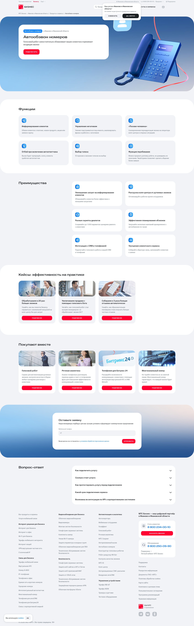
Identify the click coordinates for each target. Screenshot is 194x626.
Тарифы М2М (104, 589)
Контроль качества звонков (109, 559)
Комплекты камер (66, 535)
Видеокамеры (64, 522)
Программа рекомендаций (149, 595)
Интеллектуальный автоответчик (31, 590)
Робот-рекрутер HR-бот (108, 555)
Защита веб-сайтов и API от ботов (72, 567)
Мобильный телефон (65, 429)
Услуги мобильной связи (28, 518)
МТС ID (101, 563)
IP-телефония (24, 574)
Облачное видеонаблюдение (70, 518)
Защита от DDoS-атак (67, 575)
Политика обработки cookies (149, 579)
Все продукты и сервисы (28, 514)
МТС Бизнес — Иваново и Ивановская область (33, 14)
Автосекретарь (104, 518)
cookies (21, 618)
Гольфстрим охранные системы (71, 530)
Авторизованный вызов (108, 543)
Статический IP (24, 552)
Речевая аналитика (106, 535)
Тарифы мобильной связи (28, 562)
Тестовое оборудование (108, 597)
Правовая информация (147, 599)
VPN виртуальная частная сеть (30, 548)
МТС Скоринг (104, 539)
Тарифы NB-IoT (104, 585)
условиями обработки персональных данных (94, 441)
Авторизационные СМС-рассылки (112, 571)
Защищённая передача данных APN (72, 585)
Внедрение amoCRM (106, 575)
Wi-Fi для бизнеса (25, 536)
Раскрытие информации (148, 570)
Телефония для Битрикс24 (28, 602)
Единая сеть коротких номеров (30, 582)
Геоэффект (103, 526)
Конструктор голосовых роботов (111, 551)
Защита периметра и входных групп (72, 543)
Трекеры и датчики (106, 593)
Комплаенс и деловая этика (149, 587)
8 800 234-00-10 (152, 2)
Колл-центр (103, 567)
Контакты (142, 566)
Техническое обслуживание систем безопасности (72, 552)
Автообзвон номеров (107, 547)
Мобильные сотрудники (108, 522)
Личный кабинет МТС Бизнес (152, 553)
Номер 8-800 (24, 570)
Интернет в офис (25, 532)
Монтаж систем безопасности (70, 526)
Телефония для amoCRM (28, 598)
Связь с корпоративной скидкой (31, 606)
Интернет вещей (25, 544)
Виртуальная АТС (25, 566)
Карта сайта (143, 583)
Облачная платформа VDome (70, 589)
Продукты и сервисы (56, 14)
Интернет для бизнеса (27, 528)
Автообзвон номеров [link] (72, 14)
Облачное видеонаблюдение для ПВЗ (73, 547)
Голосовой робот (105, 530)
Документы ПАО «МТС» (148, 574)
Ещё (42, 2)
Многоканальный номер (28, 594)
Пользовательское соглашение (150, 591)
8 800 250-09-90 (159, 546)
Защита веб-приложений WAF (70, 571)
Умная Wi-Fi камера (66, 539)
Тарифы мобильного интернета (31, 540)
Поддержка (146, 551)
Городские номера (26, 586)
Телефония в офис (25, 578)
